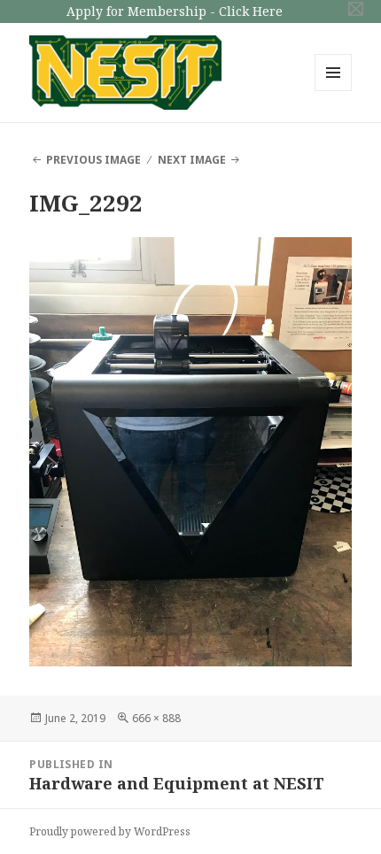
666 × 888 (156, 718)
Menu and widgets (333, 90)
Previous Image (93, 159)
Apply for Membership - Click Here (174, 11)
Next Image (192, 159)
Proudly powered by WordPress (109, 831)
